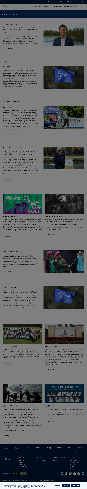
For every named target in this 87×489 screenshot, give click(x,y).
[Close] (85, 485)
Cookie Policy (28, 487)
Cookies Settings (57, 485)
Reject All (66, 485)
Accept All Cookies (76, 485)
